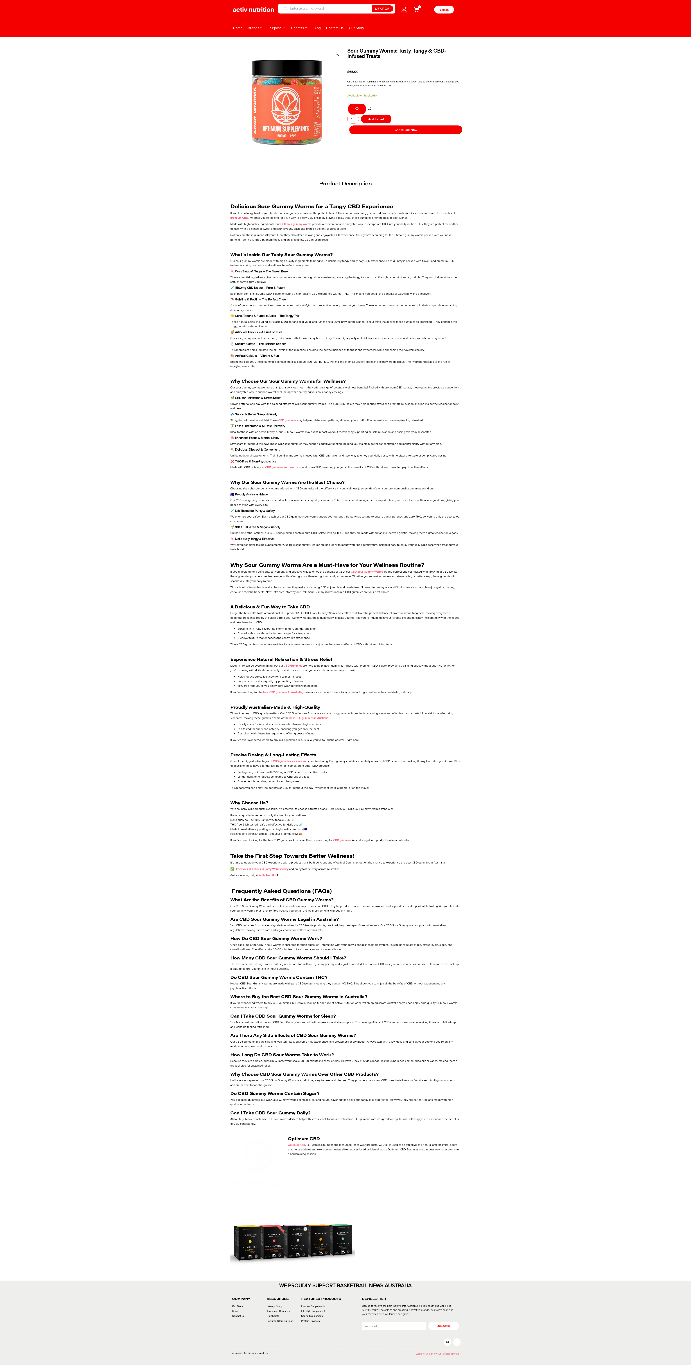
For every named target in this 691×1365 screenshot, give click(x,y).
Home (237, 28)
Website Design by (426, 1354)
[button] (337, 54)
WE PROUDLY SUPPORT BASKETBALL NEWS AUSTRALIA (345, 1285)
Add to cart (376, 119)
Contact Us (335, 28)
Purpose (275, 28)
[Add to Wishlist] (357, 109)
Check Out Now (406, 129)
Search (382, 8)
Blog (317, 28)
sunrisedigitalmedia (448, 1354)
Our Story (356, 28)
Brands (253, 28)
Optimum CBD (297, 1145)
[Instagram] (447, 1342)
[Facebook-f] (457, 1342)
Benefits (297, 28)
